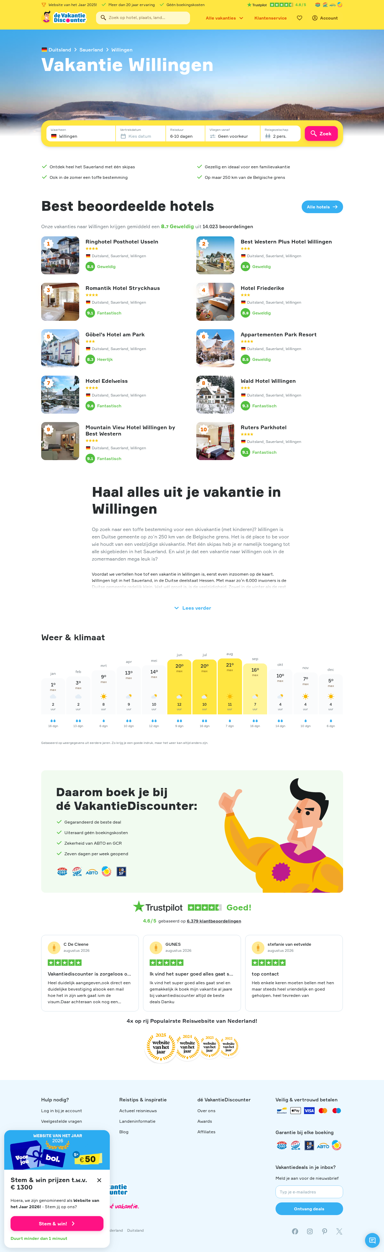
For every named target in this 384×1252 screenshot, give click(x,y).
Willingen (121, 49)
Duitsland (60, 49)
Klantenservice (270, 18)
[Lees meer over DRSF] (121, 871)
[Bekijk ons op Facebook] (295, 1231)
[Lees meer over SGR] (325, 5)
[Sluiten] (99, 1180)
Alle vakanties (221, 18)
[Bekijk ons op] (310, 1231)
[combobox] (143, 18)
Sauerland (91, 49)
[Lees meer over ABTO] (332, 5)
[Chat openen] (372, 1240)
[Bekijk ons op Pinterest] (324, 1231)
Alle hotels (318, 206)
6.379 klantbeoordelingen (214, 921)
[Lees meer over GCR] (340, 5)
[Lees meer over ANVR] (318, 5)
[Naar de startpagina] (64, 17)
